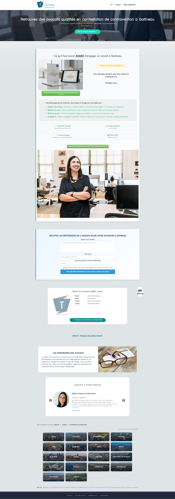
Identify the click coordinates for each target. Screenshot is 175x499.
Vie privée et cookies (80, 495)
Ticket (106, 487)
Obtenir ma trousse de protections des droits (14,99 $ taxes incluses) (60, 93)
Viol (51, 487)
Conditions (69, 495)
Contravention (99, 487)
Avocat (118, 5)
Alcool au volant (89, 487)
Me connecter (130, 5)
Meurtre (123, 487)
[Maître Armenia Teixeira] (60, 399)
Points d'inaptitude (114, 487)
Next (123, 400)
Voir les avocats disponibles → (87, 32)
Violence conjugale (70, 487)
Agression (46, 487)
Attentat (55, 487)
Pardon (61, 487)
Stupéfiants (80, 487)
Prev (50, 400)
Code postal (87, 254)
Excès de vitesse (132, 487)
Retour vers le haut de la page (127, 429)
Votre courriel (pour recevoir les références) (88, 261)
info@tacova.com (92, 495)
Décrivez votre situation (88, 239)
